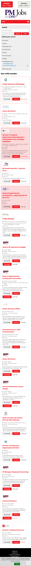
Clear (25, 33)
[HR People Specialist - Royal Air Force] (5, 164)
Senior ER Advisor (9, 359)
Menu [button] (3, 21)
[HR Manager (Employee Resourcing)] (5, 468)
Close (17, 564)
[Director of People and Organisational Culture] (5, 441)
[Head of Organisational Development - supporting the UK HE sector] (5, 189)
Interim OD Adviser (9, 501)
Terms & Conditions (14, 554)
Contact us (15, 553)
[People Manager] (5, 214)
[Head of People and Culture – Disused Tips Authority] (5, 414)
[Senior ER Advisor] (5, 355)
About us (14, 551)
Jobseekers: (7, 3)
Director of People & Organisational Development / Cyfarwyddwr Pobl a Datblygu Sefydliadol (13, 138)
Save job (16, 99)
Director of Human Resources (13, 530)
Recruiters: (24, 3)
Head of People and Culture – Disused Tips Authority (12, 419)
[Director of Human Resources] (5, 526)
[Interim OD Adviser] (5, 497)
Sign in (4, 5)
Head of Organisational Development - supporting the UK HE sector (14, 195)
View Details (7, 99)
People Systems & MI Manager (13, 84)
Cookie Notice (17, 561)
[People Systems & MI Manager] (5, 80)
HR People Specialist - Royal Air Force (13, 169)
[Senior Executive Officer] (5, 305)
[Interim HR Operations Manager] (5, 243)
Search (18, 33)
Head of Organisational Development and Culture (11, 277)
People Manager (8, 219)
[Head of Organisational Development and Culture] (5, 272)
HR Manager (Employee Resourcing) (15, 472)
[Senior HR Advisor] (5, 107)
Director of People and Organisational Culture (10, 447)
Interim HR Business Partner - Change (13, 388)
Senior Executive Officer (11, 309)
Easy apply (7, 264)
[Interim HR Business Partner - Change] (5, 382)
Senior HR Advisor (9, 111)
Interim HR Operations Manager (14, 247)
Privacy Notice (15, 556)
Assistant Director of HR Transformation (11, 331)
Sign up (9, 5)
